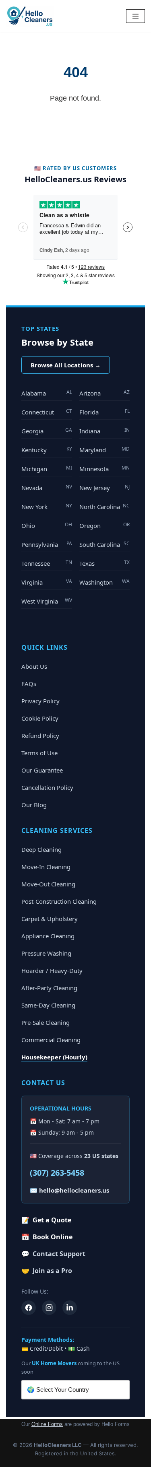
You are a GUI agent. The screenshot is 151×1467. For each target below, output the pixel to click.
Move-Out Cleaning (48, 884)
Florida (104, 412)
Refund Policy (40, 735)
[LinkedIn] (69, 1307)
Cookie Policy (39, 718)
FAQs (28, 684)
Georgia (46, 431)
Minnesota (104, 468)
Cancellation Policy (47, 787)
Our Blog (34, 805)
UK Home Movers (54, 1363)
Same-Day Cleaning (48, 1005)
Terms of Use (39, 753)
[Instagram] (49, 1307)
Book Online (46, 1236)
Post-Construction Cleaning (59, 901)
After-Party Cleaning (49, 988)
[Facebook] (28, 1307)
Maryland (104, 449)
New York (46, 506)
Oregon (104, 525)
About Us (34, 666)
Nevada (46, 487)
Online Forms (47, 1424)
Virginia (46, 582)
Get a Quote (46, 1220)
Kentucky (46, 449)
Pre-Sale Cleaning (45, 1022)
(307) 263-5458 (57, 1172)
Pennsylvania (46, 544)
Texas (104, 563)
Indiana (104, 431)
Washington (104, 582)
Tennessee (46, 563)
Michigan (46, 468)
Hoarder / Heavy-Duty (52, 970)
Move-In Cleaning (45, 867)
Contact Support (53, 1253)
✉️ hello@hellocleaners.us (69, 1190)
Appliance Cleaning (47, 936)
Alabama (46, 393)
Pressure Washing (46, 953)
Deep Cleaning (41, 849)
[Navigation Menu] (135, 16)
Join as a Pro (46, 1270)
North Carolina (104, 506)
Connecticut (46, 412)
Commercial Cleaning (51, 1040)
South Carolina (104, 544)
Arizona (104, 393)
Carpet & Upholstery (49, 919)
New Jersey (104, 487)
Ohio (46, 525)
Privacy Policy (40, 701)
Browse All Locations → (66, 365)
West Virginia (46, 601)
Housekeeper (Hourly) (54, 1057)
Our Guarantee (42, 770)
